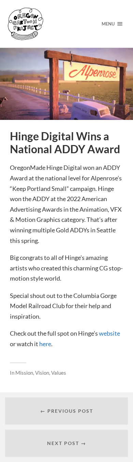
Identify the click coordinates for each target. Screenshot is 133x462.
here (45, 344)
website (109, 333)
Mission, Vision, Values (40, 373)
